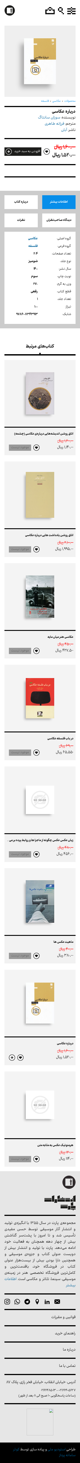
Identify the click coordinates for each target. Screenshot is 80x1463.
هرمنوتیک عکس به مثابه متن (55, 1145)
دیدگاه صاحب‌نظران (58, 220)
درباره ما (69, 1350)
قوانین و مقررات (63, 1317)
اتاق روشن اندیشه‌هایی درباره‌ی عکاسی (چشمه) (43, 434)
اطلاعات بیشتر (59, 202)
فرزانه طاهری (54, 124)
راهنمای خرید (65, 1333)
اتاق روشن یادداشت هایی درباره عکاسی (49, 535)
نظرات (21, 220)
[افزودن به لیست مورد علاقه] (36, 448)
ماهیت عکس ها (63, 942)
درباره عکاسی (65, 1044)
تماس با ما (67, 1366)
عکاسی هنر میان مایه (60, 637)
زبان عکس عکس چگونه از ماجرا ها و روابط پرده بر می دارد (38, 840)
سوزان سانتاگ (49, 117)
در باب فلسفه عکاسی (60, 739)
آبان (64, 130)
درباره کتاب (21, 202)
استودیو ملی (57, 1449)
